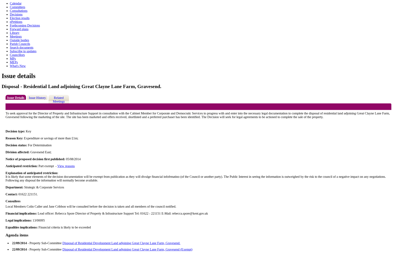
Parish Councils (20, 44)
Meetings (16, 36)
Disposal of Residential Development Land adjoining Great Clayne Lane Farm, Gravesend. (121, 243)
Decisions (16, 14)
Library (14, 33)
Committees (17, 7)
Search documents (21, 47)
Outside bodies (19, 40)
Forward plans (19, 29)
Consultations (18, 10)
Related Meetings (59, 99)
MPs (13, 58)
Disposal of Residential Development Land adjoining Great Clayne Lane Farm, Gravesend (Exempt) (127, 249)
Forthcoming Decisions (25, 25)
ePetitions (16, 21)
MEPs (14, 62)
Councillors (17, 55)
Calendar (15, 3)
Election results (19, 18)
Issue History (37, 98)
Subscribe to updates (23, 51)
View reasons (66, 166)
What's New (18, 66)
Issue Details (15, 98)
